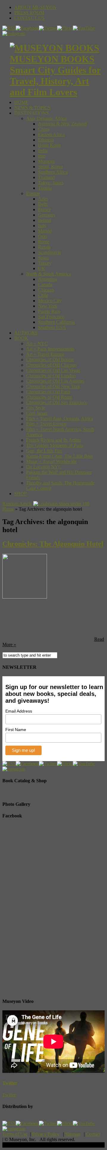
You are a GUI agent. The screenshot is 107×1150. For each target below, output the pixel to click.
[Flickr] (65, 28)
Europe (33, 193)
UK (41, 268)
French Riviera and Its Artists (53, 439)
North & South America (48, 273)
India (43, 150)
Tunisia (45, 188)
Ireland (44, 220)
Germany (47, 214)
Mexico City (50, 300)
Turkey (44, 263)
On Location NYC (44, 466)
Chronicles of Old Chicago (51, 364)
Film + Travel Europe (46, 423)
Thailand (46, 177)
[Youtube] (84, 28)
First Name (15, 729)
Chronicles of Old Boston (50, 359)
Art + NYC (37, 343)
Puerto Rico (49, 311)
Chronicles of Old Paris (48, 391)
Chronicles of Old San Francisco (56, 402)
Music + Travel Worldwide (51, 461)
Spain (43, 257)
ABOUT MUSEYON (35, 7)
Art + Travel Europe (45, 354)
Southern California (56, 322)
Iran (41, 155)
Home (8, 509)
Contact (93, 1134)
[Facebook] (27, 28)
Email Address (18, 711)
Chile (43, 295)
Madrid (45, 230)
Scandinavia (49, 252)
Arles (43, 198)
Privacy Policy (45, 1134)
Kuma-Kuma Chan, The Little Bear (59, 456)
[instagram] (13, 33)
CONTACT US (29, 18)
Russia (44, 247)
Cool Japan (36, 413)
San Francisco (51, 316)
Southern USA (52, 327)
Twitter (9, 1082)
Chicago (46, 289)
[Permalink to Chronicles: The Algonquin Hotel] (24, 596)
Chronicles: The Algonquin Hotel (52, 544)
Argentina (47, 279)
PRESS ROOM (29, 12)
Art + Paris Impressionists (50, 348)
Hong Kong (49, 145)
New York (47, 305)
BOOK (21, 338)
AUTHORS (25, 332)
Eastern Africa (51, 134)
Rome (43, 241)
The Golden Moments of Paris (54, 445)
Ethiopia (46, 139)
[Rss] (9, 28)
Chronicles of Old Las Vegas (53, 370)
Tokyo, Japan (50, 182)
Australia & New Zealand (62, 123)
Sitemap (72, 1134)
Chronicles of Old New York (53, 386)
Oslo (42, 236)
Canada (45, 284)
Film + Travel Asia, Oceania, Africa (59, 418)
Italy (42, 225)
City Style (35, 407)
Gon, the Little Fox (44, 450)
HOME (21, 102)
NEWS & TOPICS (32, 107)
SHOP (20, 493)
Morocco (46, 161)
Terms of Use (15, 1134)
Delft (43, 204)
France (44, 209)
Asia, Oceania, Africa (46, 118)
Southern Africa (53, 171)
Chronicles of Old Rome (49, 397)
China (43, 129)
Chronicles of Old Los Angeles (55, 381)
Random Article (17, 503)
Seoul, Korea (50, 166)
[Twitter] (48, 28)
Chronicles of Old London (51, 375)
